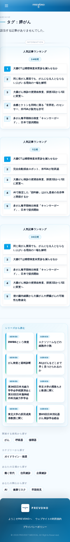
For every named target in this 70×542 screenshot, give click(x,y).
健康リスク (19, 489)
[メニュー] (6, 5)
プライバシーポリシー (35, 526)
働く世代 (9, 472)
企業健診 (41, 472)
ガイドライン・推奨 (15, 456)
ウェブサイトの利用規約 (48, 518)
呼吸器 (19, 439)
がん (7, 439)
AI (5, 489)
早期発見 (37, 489)
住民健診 (25, 472)
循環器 (32, 439)
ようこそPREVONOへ (20, 518)
